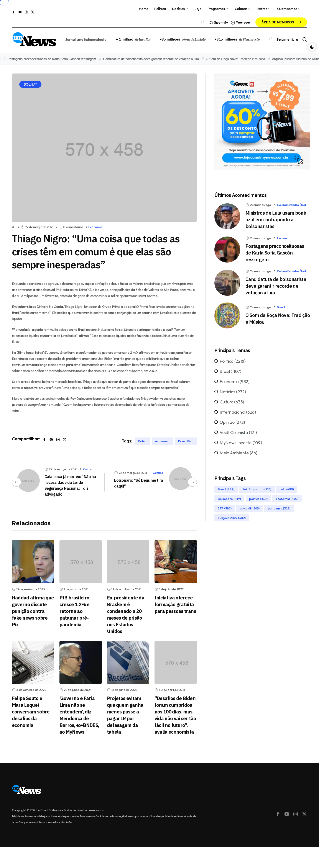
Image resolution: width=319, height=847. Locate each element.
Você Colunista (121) (238, 432)
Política (160, 9)
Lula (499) (287, 489)
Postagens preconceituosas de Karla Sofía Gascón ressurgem (274, 253)
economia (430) (287, 499)
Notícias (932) (233, 391)
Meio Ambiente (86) (238, 452)
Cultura (88, 469)
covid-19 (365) (250, 508)
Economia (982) (235, 381)
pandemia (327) (279, 508)
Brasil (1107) (230, 371)
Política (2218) (233, 361)
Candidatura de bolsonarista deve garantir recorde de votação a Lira (139, 59)
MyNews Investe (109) (241, 442)
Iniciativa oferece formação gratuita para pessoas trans (175, 604)
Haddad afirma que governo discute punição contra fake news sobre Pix (33, 611)
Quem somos (287, 9)
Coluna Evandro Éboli (291, 205)
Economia (95, 227)
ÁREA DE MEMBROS (278, 22)
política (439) (258, 499)
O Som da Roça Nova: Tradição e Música (223, 59)
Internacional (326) (238, 412)
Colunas (241, 9)
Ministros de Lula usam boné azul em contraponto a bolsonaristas (275, 219)
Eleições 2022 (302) (232, 518)
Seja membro (287, 39)
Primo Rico (185, 441)
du (13, 227)
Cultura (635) (232, 402)
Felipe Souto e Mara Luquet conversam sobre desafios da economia (31, 711)
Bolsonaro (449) (229, 499)
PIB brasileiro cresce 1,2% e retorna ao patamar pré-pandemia (74, 611)
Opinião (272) (232, 422)
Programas (216, 9)
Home (143, 9)
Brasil (280, 307)
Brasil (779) (226, 489)
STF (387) (225, 508)
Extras (262, 9)
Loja (198, 9)
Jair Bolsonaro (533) (257, 489)
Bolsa (142, 441)
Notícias (178, 9)
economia (162, 441)
